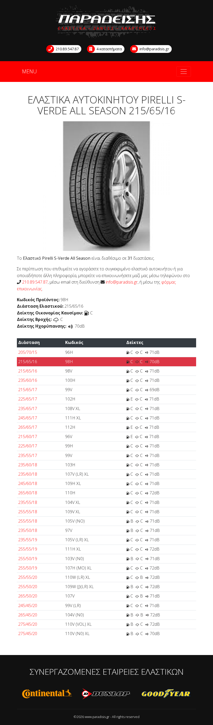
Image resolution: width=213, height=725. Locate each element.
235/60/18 (27, 465)
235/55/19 (27, 540)
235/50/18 (27, 530)
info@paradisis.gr (153, 48)
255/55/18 (27, 512)
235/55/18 (27, 502)
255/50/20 (27, 586)
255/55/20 (27, 577)
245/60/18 (27, 483)
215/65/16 (27, 361)
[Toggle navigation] (183, 71)
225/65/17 (27, 399)
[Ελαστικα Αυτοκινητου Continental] (47, 694)
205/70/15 (27, 352)
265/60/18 (27, 493)
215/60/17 (27, 436)
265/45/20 (27, 615)
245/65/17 (27, 418)
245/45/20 (27, 605)
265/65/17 (27, 427)
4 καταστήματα (108, 48)
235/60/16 (27, 380)
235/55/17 (27, 455)
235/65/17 (27, 408)
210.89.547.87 (67, 48)
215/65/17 (27, 389)
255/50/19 (27, 558)
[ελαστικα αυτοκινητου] (106, 22)
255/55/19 (27, 549)
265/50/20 (27, 596)
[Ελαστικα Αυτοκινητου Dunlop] (106, 694)
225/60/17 (27, 446)
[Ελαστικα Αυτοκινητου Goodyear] (166, 694)
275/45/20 (27, 624)
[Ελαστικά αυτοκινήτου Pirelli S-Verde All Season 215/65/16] (106, 185)
